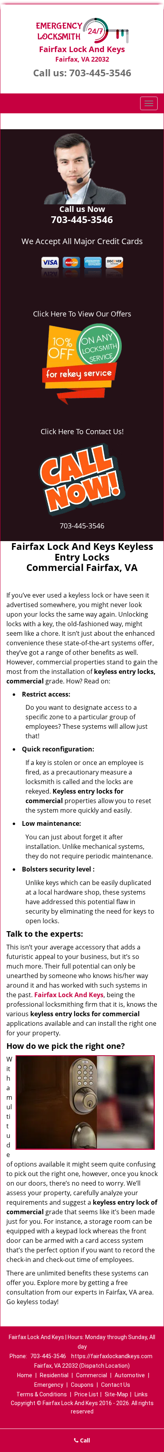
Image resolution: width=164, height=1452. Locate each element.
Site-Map (116, 1394)
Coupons (82, 1385)
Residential (54, 1375)
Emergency (48, 1385)
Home (24, 1375)
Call (84, 1440)
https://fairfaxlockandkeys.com (111, 1356)
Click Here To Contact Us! (82, 431)
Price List (86, 1394)
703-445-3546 (100, 72)
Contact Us (115, 1385)
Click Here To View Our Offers (82, 313)
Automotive (130, 1375)
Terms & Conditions (41, 1394)
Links (141, 1394)
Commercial (91, 1375)
